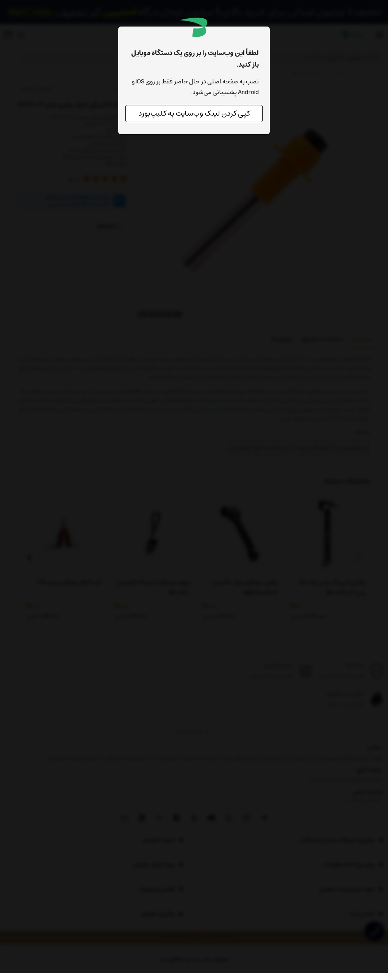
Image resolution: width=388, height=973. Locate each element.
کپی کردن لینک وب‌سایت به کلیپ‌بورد (194, 113)
